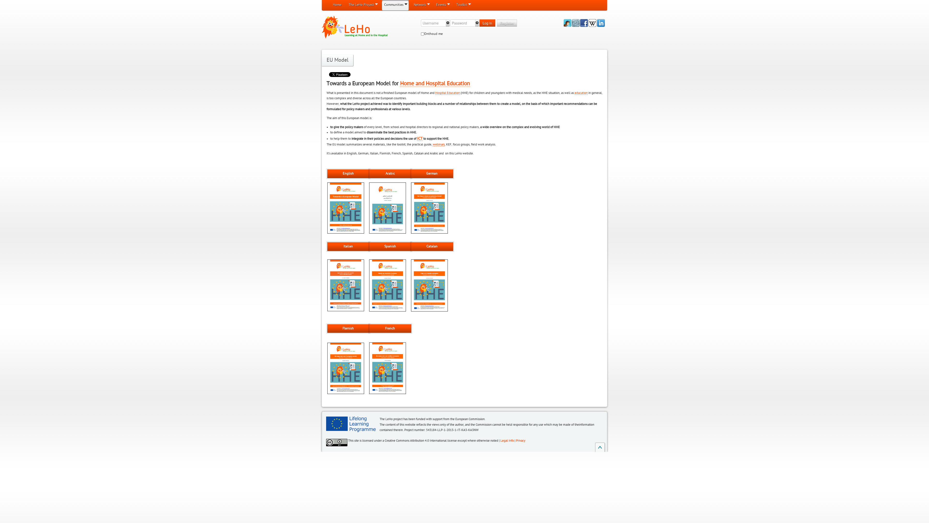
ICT (420, 138)
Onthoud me (433, 34)
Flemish (348, 328)
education (581, 93)
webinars (439, 144)
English (348, 173)
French (390, 328)
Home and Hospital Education (435, 83)
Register (507, 23)
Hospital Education (447, 93)
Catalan (432, 246)
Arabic (390, 173)
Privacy (520, 440)
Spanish (390, 246)
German (432, 173)
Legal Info (507, 440)
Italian (348, 246)
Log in (487, 23)
